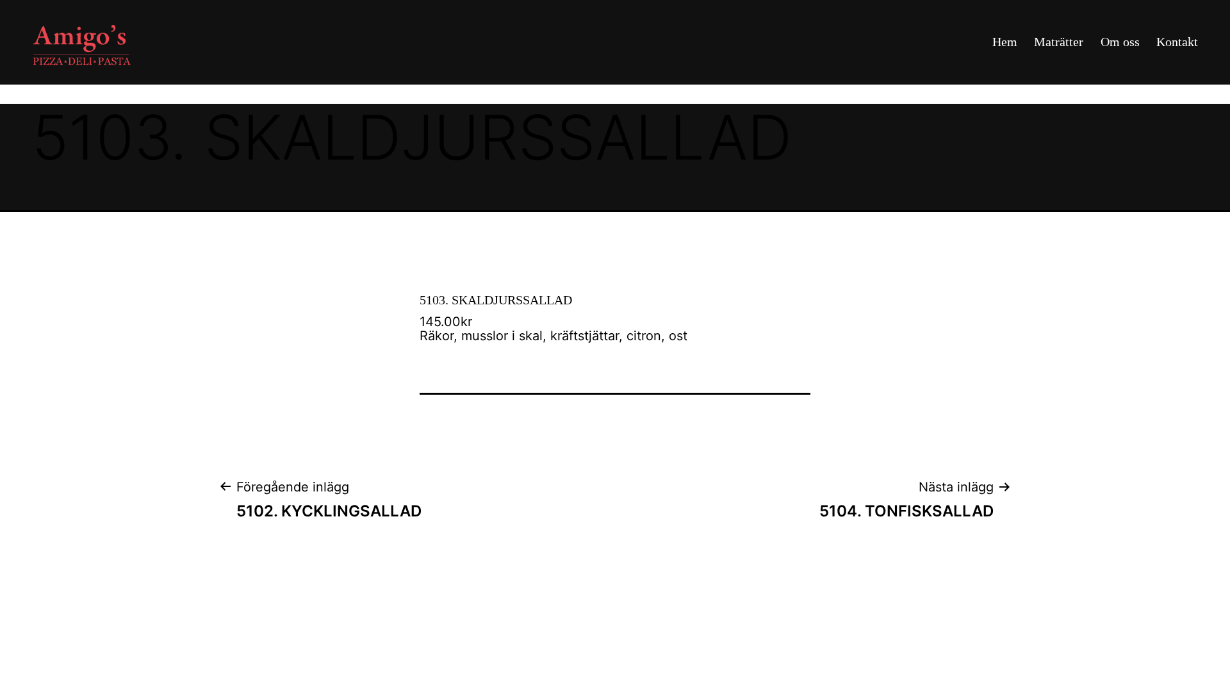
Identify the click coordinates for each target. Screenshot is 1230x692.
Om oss (1120, 42)
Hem (1004, 42)
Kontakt (1177, 42)
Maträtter (1058, 42)
